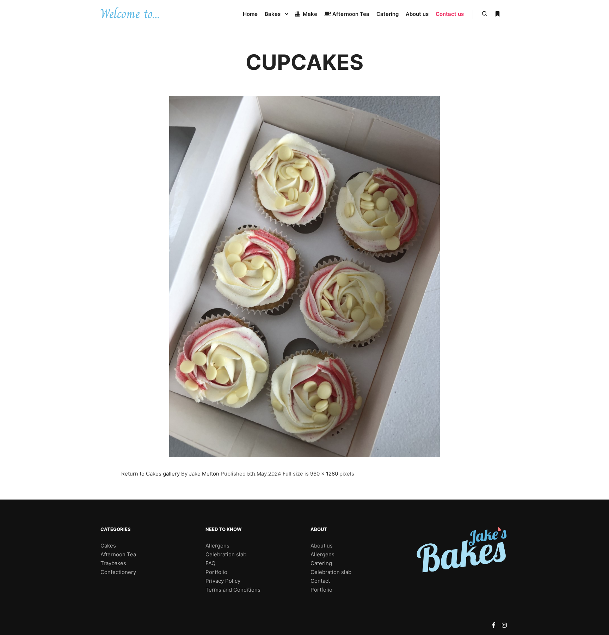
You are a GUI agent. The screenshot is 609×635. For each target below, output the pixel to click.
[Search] (484, 14)
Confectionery (118, 572)
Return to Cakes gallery (150, 473)
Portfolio (216, 572)
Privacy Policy (222, 580)
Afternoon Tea (118, 554)
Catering (321, 563)
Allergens (217, 545)
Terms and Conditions (232, 589)
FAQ (210, 563)
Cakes (108, 545)
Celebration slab (225, 554)
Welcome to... (130, 14)
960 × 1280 (324, 473)
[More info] (497, 14)
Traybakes (113, 563)
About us (321, 545)
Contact (320, 580)
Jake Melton (204, 473)
